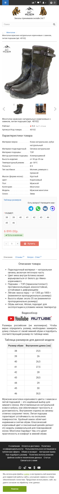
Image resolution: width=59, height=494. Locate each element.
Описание (8, 257)
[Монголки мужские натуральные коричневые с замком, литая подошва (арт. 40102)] (29, 72)
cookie (26, 474)
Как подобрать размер (16, 455)
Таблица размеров (12, 200)
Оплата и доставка (31, 446)
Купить (31, 243)
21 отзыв (42, 126)
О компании (14, 446)
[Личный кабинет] (44, 2)
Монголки (10, 32)
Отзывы (19, 257)
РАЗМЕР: (9, 213)
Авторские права (47, 452)
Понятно (14, 489)
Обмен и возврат (29, 452)
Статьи (47, 457)
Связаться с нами (28, 460)
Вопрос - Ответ (34, 257)
